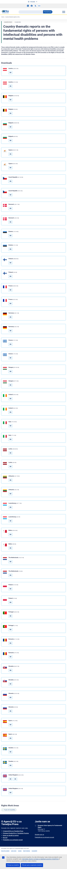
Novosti (5, 837)
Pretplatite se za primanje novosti (13, 840)
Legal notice (13, 850)
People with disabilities (9, 809)
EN (10, 72)
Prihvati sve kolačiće (13, 865)
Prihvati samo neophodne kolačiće (32, 865)
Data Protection (26, 850)
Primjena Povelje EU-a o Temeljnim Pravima (16, 833)
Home (2, 17)
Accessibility (34, 850)
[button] (27, 5)
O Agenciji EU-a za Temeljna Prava (13, 831)
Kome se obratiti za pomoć (11, 835)
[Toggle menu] (63, 12)
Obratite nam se (39, 834)
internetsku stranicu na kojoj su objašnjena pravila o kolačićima (40, 859)
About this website (5, 850)
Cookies (19, 850)
